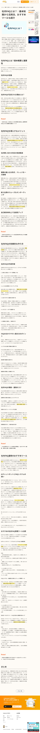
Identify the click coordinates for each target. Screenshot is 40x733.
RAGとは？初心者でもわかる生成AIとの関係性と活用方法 (36, 16)
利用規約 (13, 729)
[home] (5, 2)
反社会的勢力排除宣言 (18, 729)
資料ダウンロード (34, 1)
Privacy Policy (25, 729)
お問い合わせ (19, 717)
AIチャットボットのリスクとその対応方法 (36, 24)
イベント (4, 722)
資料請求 (8, 717)
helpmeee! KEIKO (6, 713)
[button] (18, 2)
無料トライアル (25, 1)
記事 (3, 720)
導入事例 (4, 717)
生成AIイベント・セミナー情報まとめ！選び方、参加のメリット (36, 32)
